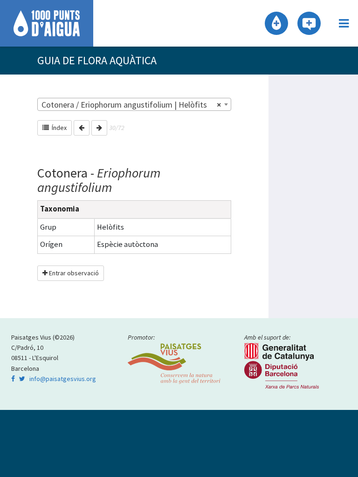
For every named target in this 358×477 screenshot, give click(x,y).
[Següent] (99, 128)
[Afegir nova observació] (309, 23)
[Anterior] (82, 128)
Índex (58, 127)
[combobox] (134, 104)
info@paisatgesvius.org (62, 379)
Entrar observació (73, 273)
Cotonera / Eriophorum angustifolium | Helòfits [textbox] (131, 104)
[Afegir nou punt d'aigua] (276, 23)
